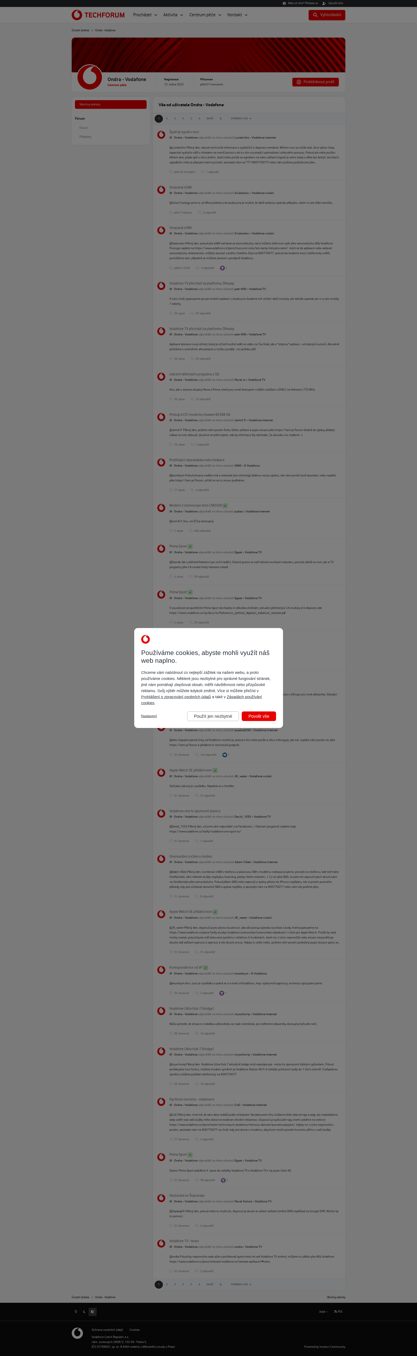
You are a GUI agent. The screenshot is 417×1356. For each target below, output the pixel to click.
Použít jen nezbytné (213, 716)
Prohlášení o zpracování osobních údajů (176, 697)
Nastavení (149, 716)
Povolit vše (258, 716)
